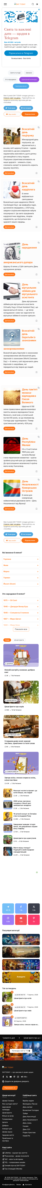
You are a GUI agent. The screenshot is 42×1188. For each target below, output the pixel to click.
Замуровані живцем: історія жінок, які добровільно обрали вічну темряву (25, 826)
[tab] (7, 640)
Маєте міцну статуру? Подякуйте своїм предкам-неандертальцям (23, 850)
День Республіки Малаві (28, 441)
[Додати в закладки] (36, 173)
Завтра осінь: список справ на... (26, 1024)
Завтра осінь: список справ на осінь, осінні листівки (20, 779)
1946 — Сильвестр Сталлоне (16, 613)
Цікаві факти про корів (14, 707)
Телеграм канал (21, 86)
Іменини (29, 73)
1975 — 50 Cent (10, 600)
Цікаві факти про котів (22, 998)
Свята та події (15, 73)
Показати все (21, 629)
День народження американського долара (20, 253)
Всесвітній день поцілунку (28, 132)
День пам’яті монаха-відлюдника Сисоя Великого (29, 396)
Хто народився (10, 79)
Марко (6, 571)
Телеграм (11, 108)
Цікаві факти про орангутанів (24, 838)
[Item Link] (21, 655)
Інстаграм (27, 108)
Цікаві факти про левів (22, 1011)
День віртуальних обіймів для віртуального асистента (29, 291)
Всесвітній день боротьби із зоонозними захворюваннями (19, 339)
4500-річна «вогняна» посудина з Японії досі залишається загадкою (22, 803)
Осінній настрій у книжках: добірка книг (19, 671)
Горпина (7, 559)
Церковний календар (29, 79)
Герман (6, 578)
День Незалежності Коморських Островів (30, 486)
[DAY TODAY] (7, 1067)
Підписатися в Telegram (21, 53)
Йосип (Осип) (9, 584)
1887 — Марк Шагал (12, 619)
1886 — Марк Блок (11, 625)
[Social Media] (8, 908)
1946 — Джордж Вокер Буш (15, 606)
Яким (5, 565)
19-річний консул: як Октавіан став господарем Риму (25, 815)
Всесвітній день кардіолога (28, 186)
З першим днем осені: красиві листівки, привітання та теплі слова (19, 742)
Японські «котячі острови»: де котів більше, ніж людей (25, 792)
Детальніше (9, 173)
